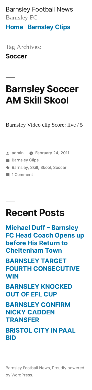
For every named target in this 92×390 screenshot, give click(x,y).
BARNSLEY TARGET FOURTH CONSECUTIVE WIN (43, 268)
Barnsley (20, 167)
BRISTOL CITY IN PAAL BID (41, 334)
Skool (45, 167)
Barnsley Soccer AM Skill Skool (42, 94)
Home (14, 27)
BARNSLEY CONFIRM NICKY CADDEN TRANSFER (38, 312)
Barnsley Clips (49, 27)
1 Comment (22, 174)
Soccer (59, 167)
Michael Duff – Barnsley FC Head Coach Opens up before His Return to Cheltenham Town (45, 239)
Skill (34, 167)
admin (18, 152)
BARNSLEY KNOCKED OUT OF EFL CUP (39, 290)
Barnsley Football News (39, 9)
